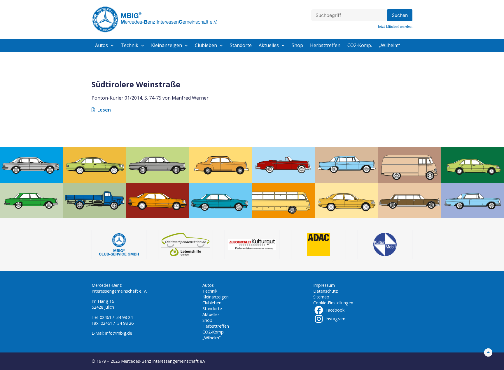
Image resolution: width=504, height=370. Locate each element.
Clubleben (206, 45)
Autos (101, 45)
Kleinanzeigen (166, 45)
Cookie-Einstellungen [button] (333, 302)
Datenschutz (325, 291)
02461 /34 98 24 (116, 317)
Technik (129, 45)
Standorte (241, 45)
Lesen (104, 110)
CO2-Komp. (359, 45)
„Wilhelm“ (389, 45)
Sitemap (321, 297)
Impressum (324, 285)
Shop (297, 45)
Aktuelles (269, 45)
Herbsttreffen (325, 45)
